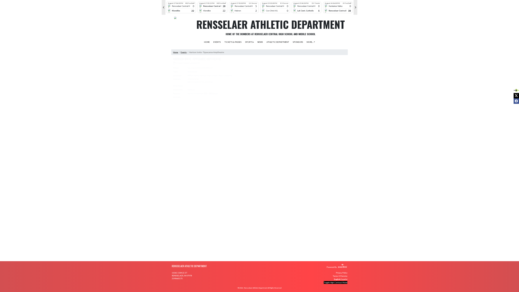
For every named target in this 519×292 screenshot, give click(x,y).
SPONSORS (298, 42)
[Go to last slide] (163, 7)
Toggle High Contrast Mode (335, 282)
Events (184, 52)
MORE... (310, 42)
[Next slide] (355, 7)
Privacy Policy (341, 273)
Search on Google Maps (198, 86)
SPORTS (249, 42)
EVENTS (217, 42)
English (337, 279)
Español (344, 279)
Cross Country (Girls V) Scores (202, 97)
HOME (207, 42)
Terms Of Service (340, 276)
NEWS (260, 42)
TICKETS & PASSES (233, 42)
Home (175, 52)
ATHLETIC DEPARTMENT (278, 42)
